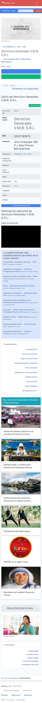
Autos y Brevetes (31, 368)
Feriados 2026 (33, 651)
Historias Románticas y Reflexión (26, 363)
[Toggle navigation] (37, 3)
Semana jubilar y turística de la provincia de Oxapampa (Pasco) (18, 466)
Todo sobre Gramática (30, 354)
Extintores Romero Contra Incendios (22, 286)
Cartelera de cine (32, 654)
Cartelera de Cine (31, 377)
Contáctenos (27, 690)
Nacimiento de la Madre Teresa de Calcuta (19, 593)
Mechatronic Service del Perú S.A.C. (16, 302)
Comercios (6, 11)
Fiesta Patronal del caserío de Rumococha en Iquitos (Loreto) (17, 499)
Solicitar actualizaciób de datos (21, 205)
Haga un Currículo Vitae (29, 358)
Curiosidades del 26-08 (30, 664)
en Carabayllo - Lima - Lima (14, 47)
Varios (14, 11)
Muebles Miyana (23, 317)
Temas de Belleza (31, 386)
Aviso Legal (17, 686)
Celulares (38, 11)
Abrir (15, 186)
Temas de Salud (32, 381)
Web (15, 181)
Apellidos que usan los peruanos (26, 372)
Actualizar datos (35, 105)
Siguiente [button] (12, 85)
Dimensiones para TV (30, 391)
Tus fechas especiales (30, 661)
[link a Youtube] (28, 695)
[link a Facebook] (16, 695)
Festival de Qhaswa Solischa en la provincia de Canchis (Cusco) (18, 432)
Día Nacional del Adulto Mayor (17, 531)
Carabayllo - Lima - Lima (22, 154)
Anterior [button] (5, 85)
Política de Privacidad (11, 690)
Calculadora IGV (32, 349)
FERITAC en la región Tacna (16, 562)
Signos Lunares (33, 658)
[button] (21, 71)
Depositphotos (25, 678)
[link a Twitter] (4, 695)
